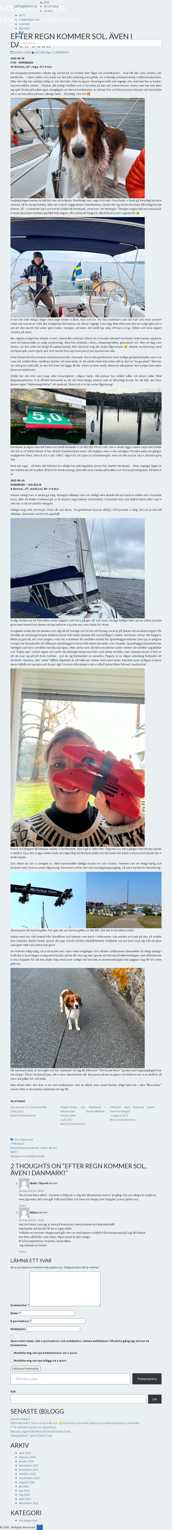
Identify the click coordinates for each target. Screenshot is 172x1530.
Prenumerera (146, 1379)
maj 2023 (24, 1495)
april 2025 (25, 1453)
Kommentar (19, 1305)
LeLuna (48, 11)
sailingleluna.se (25, 6)
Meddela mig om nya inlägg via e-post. (40, 1360)
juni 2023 (24, 1490)
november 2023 (28, 1469)
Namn (15, 1313)
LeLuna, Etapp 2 (20, 1419)
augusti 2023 (27, 1482)
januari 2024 (26, 1461)
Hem (46, 2)
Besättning (51, 6)
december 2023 (29, 1465)
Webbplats (18, 1329)
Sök (13, 1391)
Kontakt (24, 24)
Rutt (22, 15)
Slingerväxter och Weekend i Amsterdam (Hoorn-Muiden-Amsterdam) (82, 1111)
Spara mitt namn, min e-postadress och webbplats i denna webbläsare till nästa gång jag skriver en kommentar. (79, 1343)
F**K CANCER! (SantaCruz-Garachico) (33, 1427)
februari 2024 (27, 1457)
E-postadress (20, 1321)
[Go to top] (39, 1527)
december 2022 (29, 1503)
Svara (22, 1205)
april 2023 (25, 1499)
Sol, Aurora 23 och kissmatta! (28, 1107)
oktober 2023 (27, 1474)
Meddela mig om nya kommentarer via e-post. (46, 1353)
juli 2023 (24, 1486)
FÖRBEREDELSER (29, 20)
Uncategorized (23, 1139)
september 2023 (29, 1478)
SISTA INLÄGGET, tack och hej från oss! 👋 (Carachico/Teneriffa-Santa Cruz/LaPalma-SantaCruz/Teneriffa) (75, 1423)
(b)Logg (24, 28)
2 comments (59, 52)
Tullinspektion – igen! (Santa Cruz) (31, 1435)
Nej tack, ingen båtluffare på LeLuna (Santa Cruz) (40, 1431)
